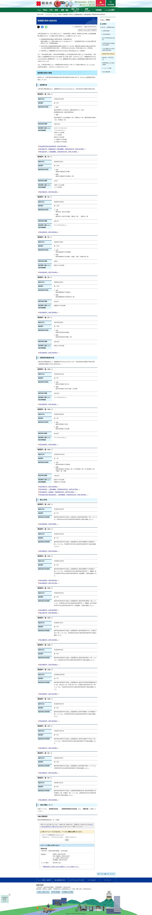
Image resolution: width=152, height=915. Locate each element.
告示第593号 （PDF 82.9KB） (48, 444)
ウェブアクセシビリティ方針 (76, 880)
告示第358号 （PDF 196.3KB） (49, 352)
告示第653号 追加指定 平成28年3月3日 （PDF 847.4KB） (57, 492)
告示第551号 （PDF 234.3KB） (49, 551)
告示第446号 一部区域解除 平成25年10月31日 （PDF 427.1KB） (59, 489)
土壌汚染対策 (87, 14)
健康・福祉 (64, 10)
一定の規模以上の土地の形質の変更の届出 (108, 49)
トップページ (48, 14)
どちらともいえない (57, 837)
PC (102, 873)
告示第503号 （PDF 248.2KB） (49, 664)
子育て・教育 (53, 10)
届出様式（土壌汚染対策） (107, 58)
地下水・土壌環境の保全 (75, 14)
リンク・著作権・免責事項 (44, 880)
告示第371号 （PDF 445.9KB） (49, 486)
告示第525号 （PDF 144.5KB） (49, 640)
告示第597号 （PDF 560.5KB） (49, 610)
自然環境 (65, 14)
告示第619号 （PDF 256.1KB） (49, 192)
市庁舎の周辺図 (55, 892)
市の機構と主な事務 (67, 892)
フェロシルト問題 (106, 68)
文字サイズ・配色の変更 (88, 5)
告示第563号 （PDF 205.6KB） (49, 312)
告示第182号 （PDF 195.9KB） (49, 721)
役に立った (46, 837)
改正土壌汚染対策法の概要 (108, 38)
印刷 (79, 30)
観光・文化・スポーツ (76, 10)
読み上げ (92, 2)
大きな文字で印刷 (89, 30)
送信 (67, 840)
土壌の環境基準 (106, 34)
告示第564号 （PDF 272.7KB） (49, 583)
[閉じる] (9, 894)
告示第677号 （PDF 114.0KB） (49, 748)
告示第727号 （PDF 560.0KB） (49, 612)
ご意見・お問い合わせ (43, 892)
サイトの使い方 (92, 880)
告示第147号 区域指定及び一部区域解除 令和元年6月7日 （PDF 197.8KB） (62, 149)
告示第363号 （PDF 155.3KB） (49, 800)
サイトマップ (107, 880)
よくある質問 (109, 10)
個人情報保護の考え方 (60, 880)
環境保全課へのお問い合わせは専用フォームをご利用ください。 (61, 866)
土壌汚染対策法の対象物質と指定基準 (108, 44)
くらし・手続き (42, 10)
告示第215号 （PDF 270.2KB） (49, 272)
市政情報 (99, 10)
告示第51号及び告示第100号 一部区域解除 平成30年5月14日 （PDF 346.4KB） (63, 494)
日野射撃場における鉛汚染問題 (108, 63)
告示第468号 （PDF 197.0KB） (49, 694)
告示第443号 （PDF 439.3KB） (49, 232)
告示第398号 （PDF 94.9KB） (48, 524)
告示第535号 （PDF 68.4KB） (48, 404)
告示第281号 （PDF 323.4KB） (49, 773)
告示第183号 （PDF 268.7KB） (49, 580)
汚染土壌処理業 (106, 71)
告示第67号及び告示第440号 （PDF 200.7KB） (53, 146)
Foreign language (81, 2)
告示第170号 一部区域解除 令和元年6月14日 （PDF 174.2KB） (59, 151)
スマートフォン (111, 873)
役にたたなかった (71, 837)
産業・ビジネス (87, 10)
